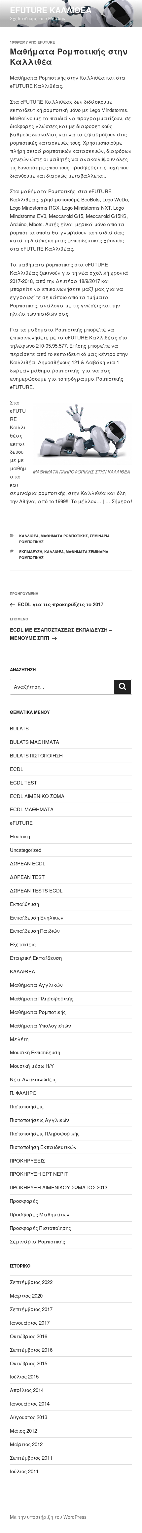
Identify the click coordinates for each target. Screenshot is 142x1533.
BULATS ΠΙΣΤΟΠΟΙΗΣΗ (36, 755)
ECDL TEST (23, 782)
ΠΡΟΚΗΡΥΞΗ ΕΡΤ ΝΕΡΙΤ (39, 1173)
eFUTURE (46, 42)
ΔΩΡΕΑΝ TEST (27, 876)
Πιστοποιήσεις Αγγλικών (39, 1119)
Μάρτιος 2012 (26, 1444)
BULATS (19, 728)
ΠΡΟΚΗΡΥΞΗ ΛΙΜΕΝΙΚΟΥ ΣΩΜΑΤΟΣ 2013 (58, 1187)
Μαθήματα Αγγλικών (36, 984)
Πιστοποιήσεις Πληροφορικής (45, 1133)
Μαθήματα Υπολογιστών (40, 1025)
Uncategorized (25, 849)
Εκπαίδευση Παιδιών (35, 930)
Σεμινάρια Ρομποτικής (37, 1241)
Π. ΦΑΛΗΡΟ (23, 1092)
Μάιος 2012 (23, 1430)
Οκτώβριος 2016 (28, 1336)
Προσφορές (24, 1200)
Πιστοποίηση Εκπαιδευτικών (43, 1146)
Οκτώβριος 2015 (28, 1363)
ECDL (16, 768)
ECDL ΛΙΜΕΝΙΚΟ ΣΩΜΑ (37, 795)
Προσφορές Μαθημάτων (39, 1214)
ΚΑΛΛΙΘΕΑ (29, 535)
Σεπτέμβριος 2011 (31, 1457)
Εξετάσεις (23, 944)
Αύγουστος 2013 (28, 1416)
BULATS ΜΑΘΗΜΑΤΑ (34, 741)
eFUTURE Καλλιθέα (50, 10)
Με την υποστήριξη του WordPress (48, 1517)
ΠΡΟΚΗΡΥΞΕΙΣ (27, 1160)
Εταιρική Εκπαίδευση (36, 957)
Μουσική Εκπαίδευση (35, 1052)
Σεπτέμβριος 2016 (31, 1349)
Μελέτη (19, 1038)
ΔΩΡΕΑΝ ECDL (27, 863)
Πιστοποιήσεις (27, 1106)
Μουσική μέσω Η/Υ (32, 1065)
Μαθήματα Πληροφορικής (41, 998)
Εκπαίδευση (30, 551)
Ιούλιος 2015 (24, 1376)
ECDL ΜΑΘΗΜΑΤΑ (31, 809)
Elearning (20, 836)
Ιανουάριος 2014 (30, 1403)
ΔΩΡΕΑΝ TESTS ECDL (36, 890)
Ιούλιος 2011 (24, 1471)
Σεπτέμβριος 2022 (31, 1281)
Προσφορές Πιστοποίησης (40, 1227)
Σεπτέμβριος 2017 (31, 1309)
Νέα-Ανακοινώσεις (33, 1079)
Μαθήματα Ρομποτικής (64, 535)
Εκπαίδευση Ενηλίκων (36, 917)
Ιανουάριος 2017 (30, 1322)
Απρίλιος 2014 (27, 1389)
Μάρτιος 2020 (26, 1295)
